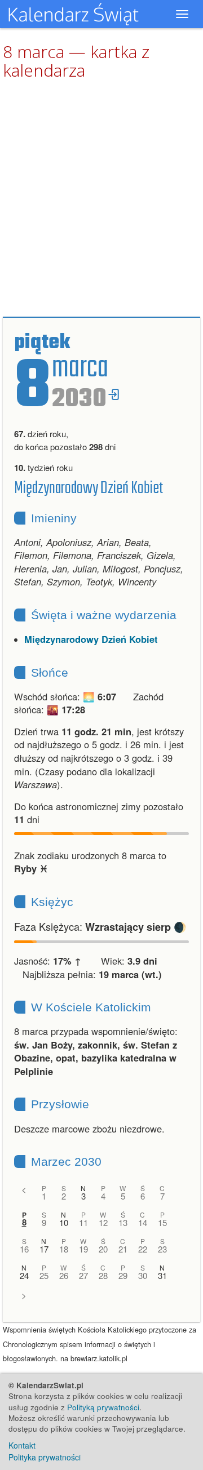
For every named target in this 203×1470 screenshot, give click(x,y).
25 (43, 1275)
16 (24, 1249)
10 (63, 1222)
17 (43, 1249)
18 (63, 1249)
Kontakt (22, 1445)
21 (122, 1249)
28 (103, 1275)
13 (122, 1222)
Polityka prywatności (44, 1457)
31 (162, 1275)
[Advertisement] (101, 198)
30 (142, 1275)
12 (103, 1222)
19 (83, 1249)
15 (162, 1222)
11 (83, 1222)
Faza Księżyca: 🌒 (100, 926)
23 (162, 1249)
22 (142, 1249)
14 (142, 1222)
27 (83, 1275)
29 (122, 1275)
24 (24, 1275)
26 (63, 1275)
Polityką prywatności (103, 1407)
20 (103, 1249)
